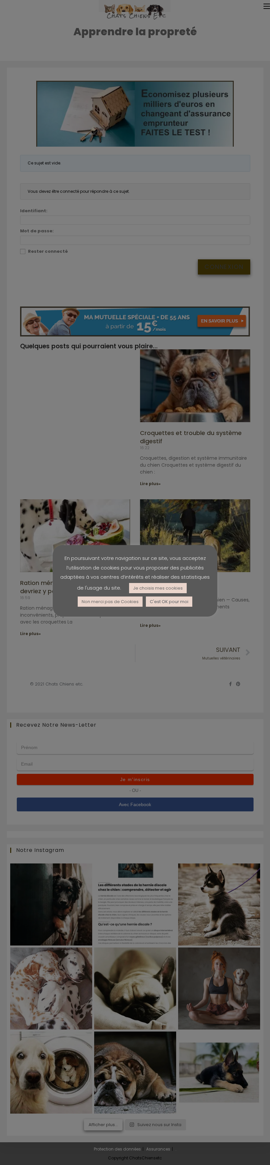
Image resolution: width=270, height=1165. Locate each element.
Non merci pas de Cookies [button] (110, 601)
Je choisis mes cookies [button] (158, 588)
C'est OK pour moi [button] (169, 601)
